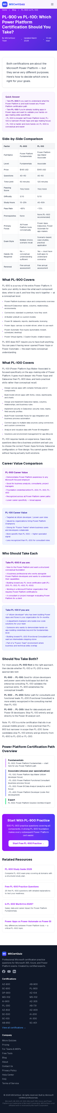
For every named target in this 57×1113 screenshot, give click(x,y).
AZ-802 (6, 1010)
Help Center (8, 1074)
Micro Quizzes (9, 1040)
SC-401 (33, 1022)
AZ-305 (33, 1001)
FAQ (4, 1079)
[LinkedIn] (14, 971)
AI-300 (33, 1018)
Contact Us (7, 1066)
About (5, 1062)
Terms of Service (10, 1083)
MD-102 (6, 997)
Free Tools (7, 1053)
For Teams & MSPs (11, 1049)
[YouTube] (9, 971)
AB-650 (6, 1022)
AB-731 (33, 1005)
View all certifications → (14, 1027)
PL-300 (6, 1005)
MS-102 (33, 997)
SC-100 (6, 1018)
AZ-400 (34, 1010)
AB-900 (34, 984)
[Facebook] (3, 971)
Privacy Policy (9, 1070)
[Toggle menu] (52, 4)
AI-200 (33, 1014)
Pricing (5, 1044)
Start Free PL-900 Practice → (28, 843)
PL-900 (34, 988)
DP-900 (6, 992)
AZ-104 (33, 992)
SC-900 (6, 988)
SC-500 (6, 1014)
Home (4, 10)
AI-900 (5, 1001)
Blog (14, 10)
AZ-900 (6, 984)
